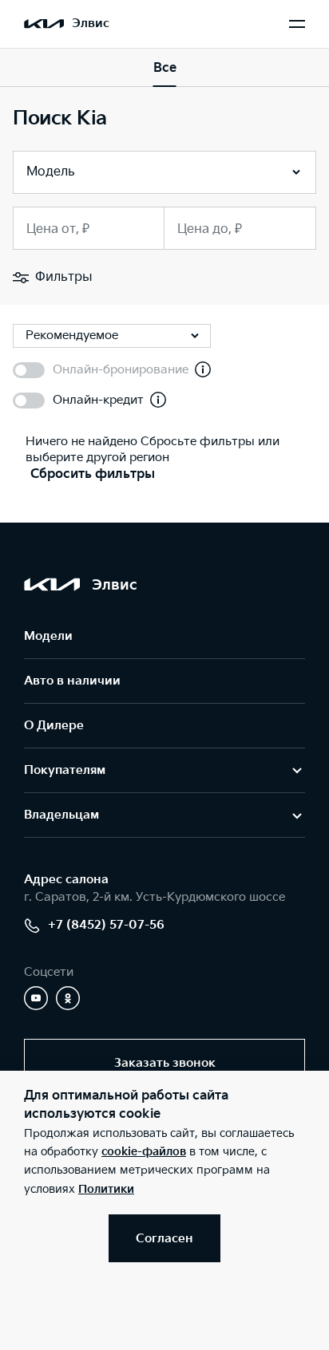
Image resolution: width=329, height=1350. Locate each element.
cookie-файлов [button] (143, 1152)
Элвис (90, 23)
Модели (48, 636)
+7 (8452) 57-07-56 (106, 925)
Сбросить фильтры (92, 474)
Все (164, 68)
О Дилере (54, 725)
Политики (106, 1189)
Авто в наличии (72, 681)
